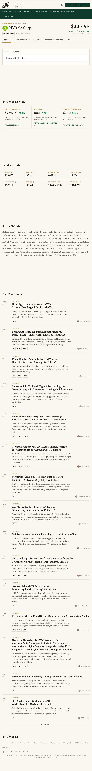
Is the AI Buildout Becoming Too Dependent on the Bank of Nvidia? (48, 677)
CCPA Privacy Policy (82, 743)
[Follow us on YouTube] (16, 751)
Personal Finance (23, 12)
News (69, 40)
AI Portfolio (8, 17)
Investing (7, 12)
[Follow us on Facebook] (3, 751)
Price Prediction (22, 40)
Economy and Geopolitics (62, 12)
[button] (61, 5)
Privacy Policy (68, 743)
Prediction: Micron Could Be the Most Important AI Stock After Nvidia (50, 616)
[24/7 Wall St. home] (5, 5)
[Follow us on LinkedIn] (12, 751)
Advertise (5, 747)
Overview (6, 40)
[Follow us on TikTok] (24, 751)
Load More (46, 725)
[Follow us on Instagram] (20, 751)
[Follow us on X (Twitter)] (7, 751)
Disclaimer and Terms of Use (50, 743)
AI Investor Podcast (78, 5)
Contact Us (21, 743)
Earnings (37, 40)
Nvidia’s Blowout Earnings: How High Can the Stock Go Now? (45, 534)
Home (4, 743)
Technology (41, 12)
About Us (12, 743)
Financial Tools (33, 743)
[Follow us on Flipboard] (28, 751)
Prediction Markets (54, 40)
